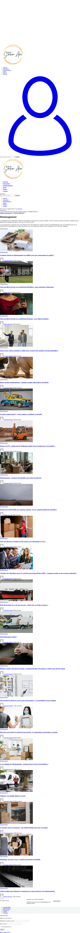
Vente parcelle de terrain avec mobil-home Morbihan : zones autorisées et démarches (27, 287)
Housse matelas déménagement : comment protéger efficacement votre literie (24, 382)
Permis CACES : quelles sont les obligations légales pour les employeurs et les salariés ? (27, 446)
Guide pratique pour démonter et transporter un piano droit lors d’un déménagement (27, 891)
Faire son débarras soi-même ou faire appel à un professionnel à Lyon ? (23, 541)
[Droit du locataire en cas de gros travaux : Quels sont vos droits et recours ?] (16, 600)
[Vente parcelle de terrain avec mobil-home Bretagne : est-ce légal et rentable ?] (16, 314)
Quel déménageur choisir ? (8, 637)
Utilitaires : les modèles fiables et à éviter (12, 796)
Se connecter (19, 208)
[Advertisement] (40, 11)
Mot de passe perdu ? (5, 932)
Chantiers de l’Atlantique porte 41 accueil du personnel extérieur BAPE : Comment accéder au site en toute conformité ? (38, 573)
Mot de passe (3, 923)
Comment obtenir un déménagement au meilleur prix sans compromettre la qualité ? (27, 255)
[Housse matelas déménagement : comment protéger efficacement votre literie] (16, 378)
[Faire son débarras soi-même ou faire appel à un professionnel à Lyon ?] (16, 537)
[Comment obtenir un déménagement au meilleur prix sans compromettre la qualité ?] (16, 251)
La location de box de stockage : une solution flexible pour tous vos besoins (24, 827)
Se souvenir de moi (6, 926)
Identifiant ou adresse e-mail (7, 921)
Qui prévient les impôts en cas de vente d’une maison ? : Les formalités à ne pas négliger (28, 700)
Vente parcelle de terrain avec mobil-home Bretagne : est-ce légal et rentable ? (24, 319)
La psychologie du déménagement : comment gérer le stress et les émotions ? (24, 764)
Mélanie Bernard (8, 292)
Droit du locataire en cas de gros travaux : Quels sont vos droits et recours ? (24, 605)
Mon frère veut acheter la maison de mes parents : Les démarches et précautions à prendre (29, 732)
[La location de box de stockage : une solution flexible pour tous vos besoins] (16, 823)
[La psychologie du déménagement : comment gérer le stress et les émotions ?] (16, 759)
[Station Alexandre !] (12, 64)
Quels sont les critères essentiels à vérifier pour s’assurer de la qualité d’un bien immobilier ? (29, 350)
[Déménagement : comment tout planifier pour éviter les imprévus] (16, 473)
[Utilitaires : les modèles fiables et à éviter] (16, 791)
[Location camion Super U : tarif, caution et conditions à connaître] (16, 409)
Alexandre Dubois (8, 260)
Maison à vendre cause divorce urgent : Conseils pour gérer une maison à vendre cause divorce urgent (32, 668)
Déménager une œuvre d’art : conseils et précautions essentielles (20, 859)
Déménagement (4, 252)
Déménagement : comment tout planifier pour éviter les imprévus (20, 478)
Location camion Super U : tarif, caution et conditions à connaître (21, 414)
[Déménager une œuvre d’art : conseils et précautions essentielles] (16, 855)
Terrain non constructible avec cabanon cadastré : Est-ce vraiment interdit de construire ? (28, 509)
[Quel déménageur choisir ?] (16, 632)
